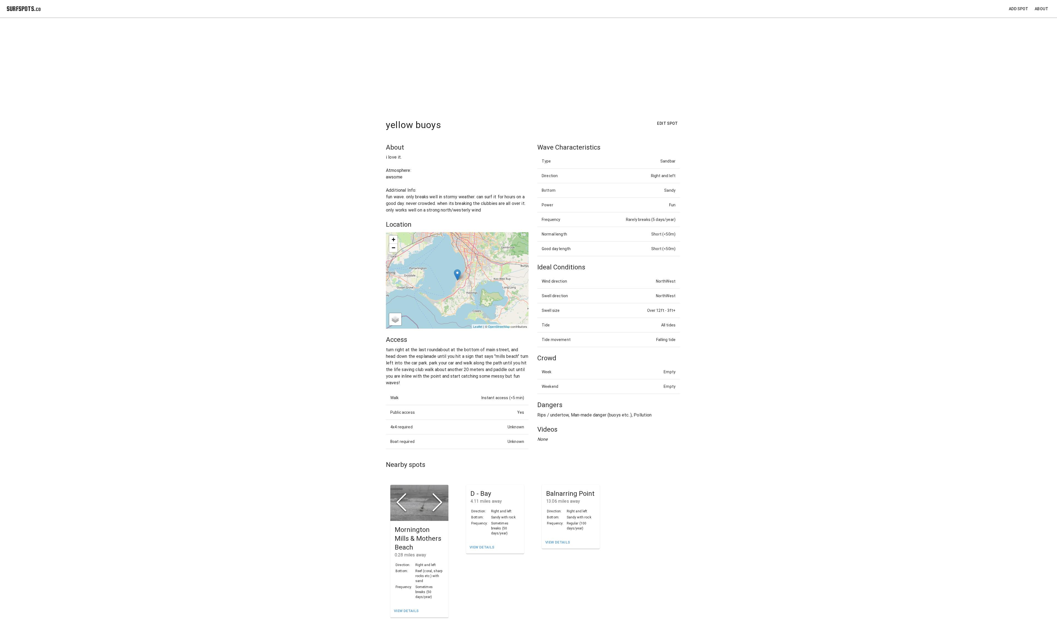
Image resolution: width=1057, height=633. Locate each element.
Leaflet (477, 326)
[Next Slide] (437, 503)
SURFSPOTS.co (24, 8)
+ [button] (393, 239)
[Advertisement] (533, 65)
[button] (419, 503)
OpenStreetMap (499, 326)
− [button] (393, 247)
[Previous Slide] (401, 503)
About (1041, 9)
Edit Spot (667, 123)
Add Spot (1018, 9)
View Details (406, 611)
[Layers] (395, 319)
